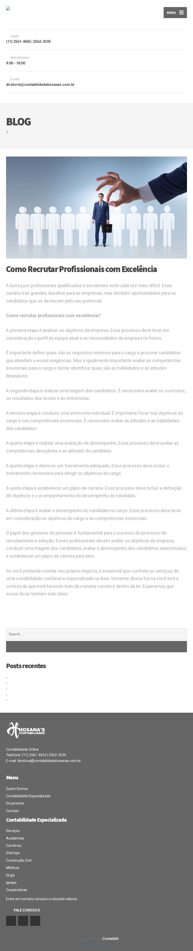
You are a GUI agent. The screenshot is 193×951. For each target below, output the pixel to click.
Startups (13, 853)
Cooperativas (16, 890)
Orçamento (15, 803)
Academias (15, 838)
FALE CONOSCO (27, 910)
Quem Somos (17, 789)
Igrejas (11, 883)
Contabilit (110, 939)
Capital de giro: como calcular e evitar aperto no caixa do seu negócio (64, 683)
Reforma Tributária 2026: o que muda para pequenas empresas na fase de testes (74, 689)
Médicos (12, 868)
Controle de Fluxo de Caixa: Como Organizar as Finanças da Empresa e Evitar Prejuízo (77, 694)
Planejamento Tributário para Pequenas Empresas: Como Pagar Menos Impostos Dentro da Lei (85, 700)
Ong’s (10, 875)
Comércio (13, 846)
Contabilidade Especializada (28, 796)
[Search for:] (96, 634)
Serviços (13, 831)
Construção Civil (18, 860)
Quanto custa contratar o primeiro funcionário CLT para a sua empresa (65, 677)
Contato (12, 811)
